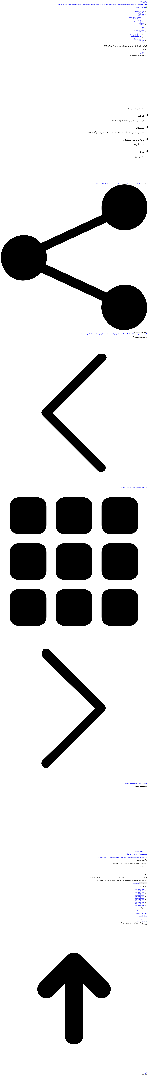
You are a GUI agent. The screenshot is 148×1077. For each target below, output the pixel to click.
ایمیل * (122, 877)
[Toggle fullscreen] (143, 1074)
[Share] (145, 1074)
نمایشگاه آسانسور (142, 916)
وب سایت (97, 877)
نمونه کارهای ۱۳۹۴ (139, 903)
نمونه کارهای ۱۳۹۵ (139, 902)
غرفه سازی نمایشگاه (142, 910)
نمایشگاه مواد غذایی (142, 918)
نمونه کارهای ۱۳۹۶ (139, 901)
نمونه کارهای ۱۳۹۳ (139, 905)
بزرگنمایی (142, 851)
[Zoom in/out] (142, 1074)
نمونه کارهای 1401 (139, 893)
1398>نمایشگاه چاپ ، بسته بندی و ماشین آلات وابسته (126, 183)
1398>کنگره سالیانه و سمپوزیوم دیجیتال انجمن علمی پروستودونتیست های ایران (127, 857)
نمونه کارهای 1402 (139, 892)
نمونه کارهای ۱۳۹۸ (107, 183)
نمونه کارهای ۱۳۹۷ (139, 899)
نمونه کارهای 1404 (139, 889)
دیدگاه (145, 874)
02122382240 (144, 2)
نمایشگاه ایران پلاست (141, 913)
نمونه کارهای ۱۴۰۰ (139, 895)
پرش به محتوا (143, 1)
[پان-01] (128, 180)
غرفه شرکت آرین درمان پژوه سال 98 (136, 854)
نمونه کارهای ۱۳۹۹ (139, 896)
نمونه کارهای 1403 (139, 890)
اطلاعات (137, 851)
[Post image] (113, 849)
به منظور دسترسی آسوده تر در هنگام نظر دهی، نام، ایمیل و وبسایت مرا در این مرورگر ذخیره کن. (121, 880)
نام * (146, 877)
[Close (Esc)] (146, 1074)
